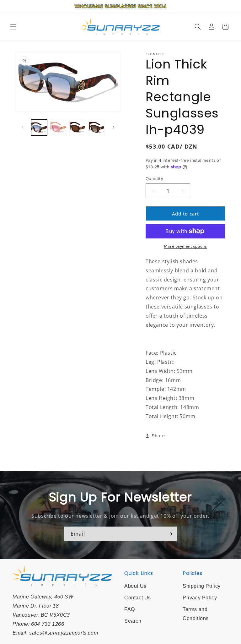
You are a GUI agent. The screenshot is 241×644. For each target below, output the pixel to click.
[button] (13, 27)
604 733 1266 (47, 624)
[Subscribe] (170, 534)
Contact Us (137, 597)
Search (133, 621)
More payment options (185, 246)
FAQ (129, 609)
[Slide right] (113, 127)
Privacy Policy (200, 597)
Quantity (154, 178)
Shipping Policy (202, 586)
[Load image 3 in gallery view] (77, 127)
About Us (135, 586)
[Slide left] (22, 127)
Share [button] (158, 436)
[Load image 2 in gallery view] (58, 127)
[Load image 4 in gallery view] (96, 127)
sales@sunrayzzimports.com (63, 633)
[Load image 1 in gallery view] (39, 127)
